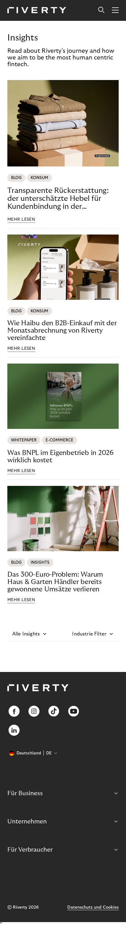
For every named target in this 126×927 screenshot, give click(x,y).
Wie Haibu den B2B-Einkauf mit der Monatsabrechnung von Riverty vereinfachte (62, 330)
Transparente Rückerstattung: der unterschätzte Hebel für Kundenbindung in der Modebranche (58, 199)
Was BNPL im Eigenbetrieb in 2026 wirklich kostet (60, 456)
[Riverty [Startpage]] (36, 10)
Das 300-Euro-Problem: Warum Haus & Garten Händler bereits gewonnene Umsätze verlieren (55, 582)
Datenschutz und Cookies (93, 907)
